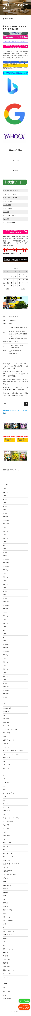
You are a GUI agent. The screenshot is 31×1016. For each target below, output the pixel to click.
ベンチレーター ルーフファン (12, 818)
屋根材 (4, 881)
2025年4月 (6, 545)
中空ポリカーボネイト (9, 857)
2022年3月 (6, 676)
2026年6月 (6, 495)
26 (8, 285)
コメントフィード (8, 995)
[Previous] (6, 426)
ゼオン (4, 789)
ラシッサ (5, 839)
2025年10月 (6, 524)
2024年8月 (6, 573)
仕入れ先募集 (6, 860)
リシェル (5, 846)
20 (11, 282)
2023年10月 (6, 609)
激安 (4, 945)
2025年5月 (6, 541)
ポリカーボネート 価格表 (10, 197)
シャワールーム (7, 768)
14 (15, 280)
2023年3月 (6, 633)
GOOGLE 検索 (7, 708)
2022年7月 (6, 662)
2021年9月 (6, 697)
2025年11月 (6, 520)
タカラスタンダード (8, 793)
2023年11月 (6, 605)
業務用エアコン (7, 934)
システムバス (6, 764)
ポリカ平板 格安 (7, 208)
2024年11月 (6, 563)
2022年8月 (6, 658)
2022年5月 (6, 669)
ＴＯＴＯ (5, 977)
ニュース (5, 803)
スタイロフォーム (8, 779)
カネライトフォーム (8, 740)
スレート (5, 786)
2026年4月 (6, 502)
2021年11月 (6, 690)
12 (8, 280)
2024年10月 (6, 566)
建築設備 (5, 888)
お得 (4, 715)
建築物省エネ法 (7, 885)
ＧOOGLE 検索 (7, 973)
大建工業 (5, 867)
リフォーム (6, 849)
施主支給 (5, 903)
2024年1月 (6, 598)
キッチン (5, 743)
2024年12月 (6, 559)
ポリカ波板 (6, 828)
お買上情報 (6, 719)
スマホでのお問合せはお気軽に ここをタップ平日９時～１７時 (24, 1007)
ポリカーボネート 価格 (9, 194)
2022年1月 (6, 683)
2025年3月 (6, 548)
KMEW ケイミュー (8, 711)
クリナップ (6, 747)
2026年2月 (6, 509)
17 (27, 280)
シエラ (4, 761)
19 (8, 282)
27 (11, 285)
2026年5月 (6, 499)
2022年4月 (6, 672)
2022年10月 (6, 651)
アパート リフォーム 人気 (10, 729)
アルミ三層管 (6, 733)
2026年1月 (6, 513)
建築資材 (5, 892)
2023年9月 (6, 612)
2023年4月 (6, 630)
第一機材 (5, 956)
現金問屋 (5, 952)
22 (19, 282)
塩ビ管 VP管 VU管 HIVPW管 (11, 864)
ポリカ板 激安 (7, 205)
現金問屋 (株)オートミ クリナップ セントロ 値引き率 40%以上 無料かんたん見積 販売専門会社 (15, 382)
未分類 (4, 924)
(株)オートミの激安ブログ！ (15, 6)
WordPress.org (7, 998)
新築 (4, 899)
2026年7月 (6, 492)
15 (19, 280)
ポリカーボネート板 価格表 (10, 190)
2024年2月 (6, 594)
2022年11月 (6, 648)
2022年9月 (6, 655)
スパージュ (6, 782)
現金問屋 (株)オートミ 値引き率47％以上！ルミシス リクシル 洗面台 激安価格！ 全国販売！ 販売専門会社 (15, 366)
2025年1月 (6, 556)
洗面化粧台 (6, 938)
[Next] (25, 426)
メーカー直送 (6, 835)
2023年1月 (6, 640)
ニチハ (4, 800)
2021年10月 (6, 694)
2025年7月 (6, 534)
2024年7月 (6, 577)
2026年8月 (6, 488)
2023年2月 (6, 637)
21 (15, 282)
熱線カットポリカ (8, 949)
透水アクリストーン (8, 970)
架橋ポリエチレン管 (8, 931)
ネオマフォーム (7, 807)
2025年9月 (6, 527)
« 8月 (7, 288)
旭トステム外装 (7, 910)
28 (15, 285)
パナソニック (6, 814)
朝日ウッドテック (8, 917)
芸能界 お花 (6, 959)
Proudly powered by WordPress (11, 1011)
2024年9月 (6, 570)
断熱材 (4, 895)
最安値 (4, 913)
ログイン (5, 988)
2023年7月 (6, 619)
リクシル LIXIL (7, 842)
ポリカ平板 (6, 219)
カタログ (5, 736)
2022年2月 (6, 679)
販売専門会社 (6, 966)
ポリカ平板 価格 (7, 201)
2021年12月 (6, 686)
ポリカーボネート (8, 821)
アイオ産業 (6, 726)
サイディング (6, 757)
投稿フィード (6, 991)
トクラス (5, 796)
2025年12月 (6, 517)
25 (4, 285)
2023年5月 (6, 626)
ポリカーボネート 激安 (9, 215)
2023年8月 (6, 616)
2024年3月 (6, 591)
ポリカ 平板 (6, 212)
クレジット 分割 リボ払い (11, 754)
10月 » (23, 288)
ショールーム (6, 772)
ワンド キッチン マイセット (11, 853)
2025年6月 (6, 538)
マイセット (6, 832)
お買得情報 (6, 722)
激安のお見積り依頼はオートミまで (11, 253)
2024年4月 (6, 587)
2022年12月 (6, 644)
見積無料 (5, 963)
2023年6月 (6, 623)
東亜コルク (6, 927)
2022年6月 (6, 665)
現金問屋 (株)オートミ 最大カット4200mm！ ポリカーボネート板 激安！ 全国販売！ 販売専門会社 (15, 374)
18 (4, 282)
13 (11, 280)
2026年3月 (6, 506)
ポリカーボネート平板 (9, 222)
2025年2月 (6, 552)
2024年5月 (6, 584)
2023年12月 (6, 601)
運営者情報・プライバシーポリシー (13, 470)
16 (23, 280)
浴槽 (4, 942)
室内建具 (5, 878)
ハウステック (6, 811)
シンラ (4, 775)
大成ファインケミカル (9, 874)
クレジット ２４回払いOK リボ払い (13, 750)
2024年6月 (6, 580)
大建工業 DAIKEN (8, 871)
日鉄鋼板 (5, 906)
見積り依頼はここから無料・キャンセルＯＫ (24, 1000)
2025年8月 (6, 531)
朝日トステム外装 (8, 920)
